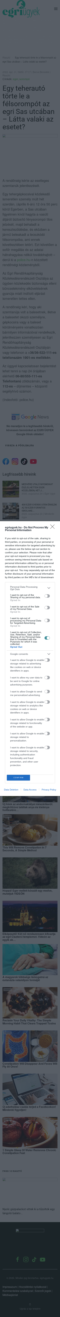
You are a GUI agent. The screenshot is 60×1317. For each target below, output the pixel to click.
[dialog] (30, 658)
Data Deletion (11, 789)
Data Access (30, 789)
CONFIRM (19, 778)
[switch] (47, 596)
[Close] (53, 528)
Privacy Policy (49, 789)
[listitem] (30, 588)
